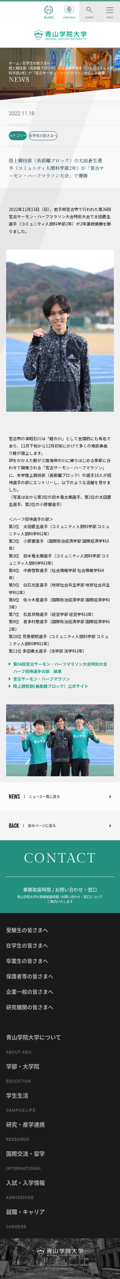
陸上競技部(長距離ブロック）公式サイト (50, 686)
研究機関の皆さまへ (29, 1007)
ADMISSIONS (20, 1197)
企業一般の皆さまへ (29, 992)
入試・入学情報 (25, 1183)
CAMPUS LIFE (21, 1110)
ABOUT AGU (19, 1052)
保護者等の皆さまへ (29, 976)
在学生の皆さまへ (43, 136)
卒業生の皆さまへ (27, 961)
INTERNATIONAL (24, 1168)
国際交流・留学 (25, 1154)
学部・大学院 (22, 1066)
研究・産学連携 (25, 1124)
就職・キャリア (25, 1212)
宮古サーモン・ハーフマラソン (41, 679)
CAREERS (16, 1227)
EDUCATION (18, 1081)
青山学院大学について (33, 1037)
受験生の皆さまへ (27, 930)
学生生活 (17, 1095)
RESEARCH (18, 1139)
